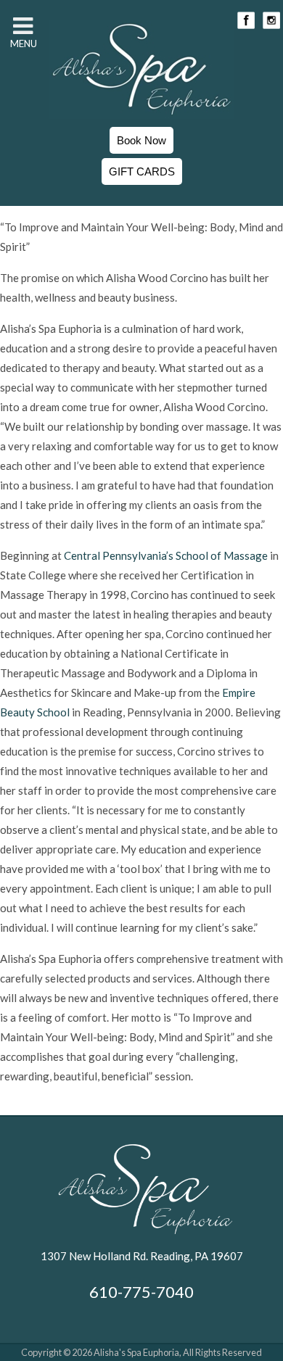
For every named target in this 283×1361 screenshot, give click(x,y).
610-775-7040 (141, 1292)
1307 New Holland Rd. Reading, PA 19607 (142, 1255)
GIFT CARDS (142, 171)
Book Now (141, 140)
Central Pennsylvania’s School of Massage (166, 555)
